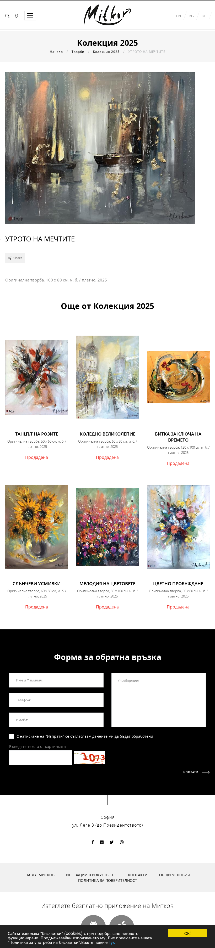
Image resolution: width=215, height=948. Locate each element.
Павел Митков (40, 874)
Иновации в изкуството (91, 874)
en (178, 15)
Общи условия (174, 874)
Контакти (138, 874)
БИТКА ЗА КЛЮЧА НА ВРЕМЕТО (178, 437)
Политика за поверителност (107, 880)
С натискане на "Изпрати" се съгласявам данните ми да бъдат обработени (85, 736)
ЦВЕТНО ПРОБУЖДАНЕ (178, 583)
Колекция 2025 (106, 51)
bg (191, 15)
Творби (78, 51)
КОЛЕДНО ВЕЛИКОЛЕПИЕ (107, 434)
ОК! (187, 933)
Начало (56, 51)
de (204, 15)
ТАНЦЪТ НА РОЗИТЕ (36, 434)
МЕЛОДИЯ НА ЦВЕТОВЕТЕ (107, 583)
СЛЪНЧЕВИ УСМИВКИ (37, 583)
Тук (112, 942)
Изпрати (191, 772)
